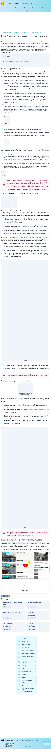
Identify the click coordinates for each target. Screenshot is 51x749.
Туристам (44, 8)
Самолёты (29, 674)
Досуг (29, 685)
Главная (4, 32)
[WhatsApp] (9, 596)
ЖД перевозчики (36, 8)
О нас (37, 741)
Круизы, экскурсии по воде (29, 657)
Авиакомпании (19, 8)
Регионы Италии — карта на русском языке (12, 603)
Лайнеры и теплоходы (29, 653)
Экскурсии (29, 638)
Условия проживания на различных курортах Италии (16, 61)
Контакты (25, 741)
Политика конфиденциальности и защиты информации (27, 740)
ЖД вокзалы (29, 647)
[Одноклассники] (6, 596)
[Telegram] (2, 596)
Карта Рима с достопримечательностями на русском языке (35, 613)
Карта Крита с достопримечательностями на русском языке (35, 625)
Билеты (25, 10)
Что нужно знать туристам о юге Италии (13, 63)
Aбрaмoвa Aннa (25, 590)
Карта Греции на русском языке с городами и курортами (25, 394)
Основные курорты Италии (10, 58)
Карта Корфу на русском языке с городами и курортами (9, 206)
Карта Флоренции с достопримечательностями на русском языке (11, 625)
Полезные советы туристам (29, 661)
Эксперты (29, 743)
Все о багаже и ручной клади (29, 681)
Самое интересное (9, 8)
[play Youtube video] (25, 565)
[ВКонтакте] (4, 596)
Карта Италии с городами (34, 602)
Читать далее (7, 606)
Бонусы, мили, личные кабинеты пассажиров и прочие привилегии (29, 689)
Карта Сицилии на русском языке (12, 612)
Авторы (25, 743)
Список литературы (31, 741)
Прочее (29, 677)
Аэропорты (29, 641)
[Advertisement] (25, 22)
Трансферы (27, 8)
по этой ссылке (45, 549)
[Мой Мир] (7, 596)
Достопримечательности (12, 32)
